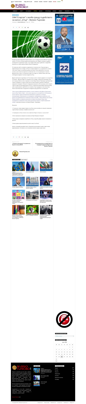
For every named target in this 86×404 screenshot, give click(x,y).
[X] (16, 27)
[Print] (28, 27)
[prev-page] (50, 159)
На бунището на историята (31, 200)
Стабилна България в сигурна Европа (46, 188)
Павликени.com (53, 402)
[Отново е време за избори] (18, 181)
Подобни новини (16, 159)
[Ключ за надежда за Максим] (32, 209)
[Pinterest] (19, 27)
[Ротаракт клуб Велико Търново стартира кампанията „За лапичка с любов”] (18, 194)
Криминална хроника (59, 377)
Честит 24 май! (43, 171)
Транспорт (45, 1)
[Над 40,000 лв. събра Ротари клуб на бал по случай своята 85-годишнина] (46, 194)
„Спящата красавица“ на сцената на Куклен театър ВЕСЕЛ (21, 144)
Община (50, 1)
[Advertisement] (52, 6)
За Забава (28, 11)
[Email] (25, 27)
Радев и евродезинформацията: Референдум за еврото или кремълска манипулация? (17, 173)
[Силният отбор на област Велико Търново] (32, 181)
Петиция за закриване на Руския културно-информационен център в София (45, 217)
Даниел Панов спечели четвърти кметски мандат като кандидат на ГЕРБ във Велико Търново (17, 217)
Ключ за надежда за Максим (32, 215)
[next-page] (52, 159)
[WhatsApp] (22, 27)
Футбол (20, 13)
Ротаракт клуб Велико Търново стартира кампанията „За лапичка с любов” (17, 202)
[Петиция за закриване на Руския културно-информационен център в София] (46, 209)
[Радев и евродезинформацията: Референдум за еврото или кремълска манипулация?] (18, 166)
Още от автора (24, 159)
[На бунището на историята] (32, 194)
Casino (40, 11)
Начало (13, 13)
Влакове (40, 1)
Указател (67, 11)
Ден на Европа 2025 (30, 171)
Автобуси (36, 1)
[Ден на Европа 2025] (32, 166)
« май (56, 361)
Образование (57, 373)
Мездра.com (72, 402)
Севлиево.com (66, 402)
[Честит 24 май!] (46, 166)
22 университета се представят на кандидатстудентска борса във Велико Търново (43, 145)
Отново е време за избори (17, 187)
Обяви (60, 11)
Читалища (48, 11)
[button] (73, 11)
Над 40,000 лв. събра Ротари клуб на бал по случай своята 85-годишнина (46, 201)
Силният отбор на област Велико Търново (31, 188)
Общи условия (46, 402)
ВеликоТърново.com (21, 22)
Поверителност (40, 402)
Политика (57, 375)
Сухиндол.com (59, 402)
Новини (15, 11)
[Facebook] (13, 27)
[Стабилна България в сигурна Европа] (46, 181)
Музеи (54, 11)
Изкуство (56, 371)
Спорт (21, 11)
